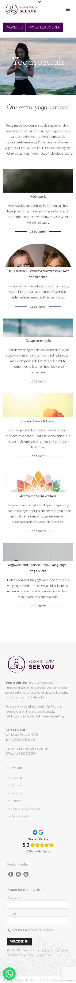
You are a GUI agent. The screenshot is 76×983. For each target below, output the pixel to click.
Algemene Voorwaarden (26, 808)
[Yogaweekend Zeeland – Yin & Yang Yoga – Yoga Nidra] (38, 578)
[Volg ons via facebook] (10, 874)
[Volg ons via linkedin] (18, 874)
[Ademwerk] (38, 203)
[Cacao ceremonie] (38, 353)
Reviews (16, 793)
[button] (9, 973)
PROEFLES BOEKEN (45, 27)
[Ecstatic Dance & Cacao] (38, 428)
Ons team (17, 785)
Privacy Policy (20, 816)
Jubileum (17, 777)
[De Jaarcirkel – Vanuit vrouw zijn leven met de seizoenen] (38, 278)
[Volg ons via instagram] (25, 874)
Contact (16, 800)
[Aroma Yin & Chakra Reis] (38, 503)
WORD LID (14, 27)
